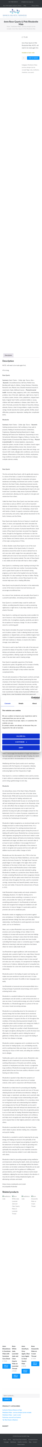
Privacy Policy (35, 5)
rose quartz (31, 72)
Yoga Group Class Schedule (20, 1439)
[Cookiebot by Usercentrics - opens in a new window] (31, 698)
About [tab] (34, 703)
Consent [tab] (7, 703)
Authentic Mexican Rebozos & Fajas (12, 1410)
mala (31, 70)
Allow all (21, 736)
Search (7, 1399)
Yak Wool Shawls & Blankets (10, 1420)
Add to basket (33, 58)
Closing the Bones (33, 1439)
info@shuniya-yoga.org (27, 1)
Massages (6, 1442)
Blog (25, 5)
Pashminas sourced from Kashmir (11, 1417)
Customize (20, 742)
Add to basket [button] (6, 1366)
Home (8, 26)
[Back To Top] (37, 1442)
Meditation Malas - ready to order (11, 1415)
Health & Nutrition (22, 1442)
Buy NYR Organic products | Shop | (12, 5)
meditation (36, 70)
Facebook (28, 6)
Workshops (13, 1442)
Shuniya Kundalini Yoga (23, 1436)
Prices (9, 1439)
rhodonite (24, 72)
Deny (21, 748)
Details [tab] (21, 703)
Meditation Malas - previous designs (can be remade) (30, 67)
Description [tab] (8, 355)
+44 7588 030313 (13, 1)
